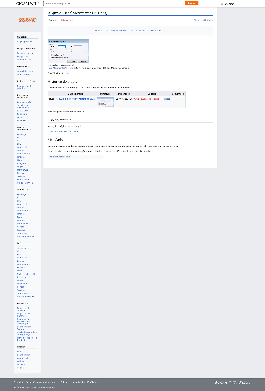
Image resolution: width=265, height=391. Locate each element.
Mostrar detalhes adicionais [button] (59, 157)
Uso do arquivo (138, 30)
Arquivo (98, 30)
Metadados (156, 30)
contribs (165, 98)
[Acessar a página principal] (27, 19)
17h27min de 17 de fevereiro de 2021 (75, 98)
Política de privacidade (25, 387)
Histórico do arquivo (117, 30)
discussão (154, 98)
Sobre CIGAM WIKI (47, 387)
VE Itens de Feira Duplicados (65, 131)
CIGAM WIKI (27, 3)
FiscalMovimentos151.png (60, 67)
